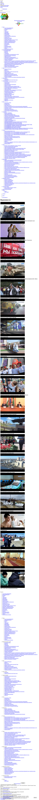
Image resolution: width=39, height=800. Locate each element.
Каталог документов (8, 112)
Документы (4, 111)
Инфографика (6, 33)
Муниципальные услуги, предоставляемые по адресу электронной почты (17, 131)
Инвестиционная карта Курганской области (12, 163)
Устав (5, 30)
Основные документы (8, 119)
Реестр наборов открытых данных (10, 187)
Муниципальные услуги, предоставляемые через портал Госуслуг (15, 132)
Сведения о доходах (7, 108)
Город (3, 195)
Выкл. (8, 5)
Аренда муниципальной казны (9, 147)
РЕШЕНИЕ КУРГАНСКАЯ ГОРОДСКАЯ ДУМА (13, 122)
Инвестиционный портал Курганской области (12, 172)
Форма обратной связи (8, 174)
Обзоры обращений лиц (8, 770)
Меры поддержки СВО (8, 135)
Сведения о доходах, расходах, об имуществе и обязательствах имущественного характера (20, 60)
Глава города (4, 78)
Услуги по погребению (8, 142)
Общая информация (7, 28)
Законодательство (7, 56)
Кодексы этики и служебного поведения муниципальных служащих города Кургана (19, 61)
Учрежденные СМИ (7, 95)
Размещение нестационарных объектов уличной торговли (14, 153)
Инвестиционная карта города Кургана (11, 166)
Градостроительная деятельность (10, 36)
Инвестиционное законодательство (10, 168)
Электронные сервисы (8, 138)
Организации (6, 34)
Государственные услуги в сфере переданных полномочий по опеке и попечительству (19, 134)
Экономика (6, 32)
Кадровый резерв (7, 50)
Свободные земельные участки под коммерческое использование (15, 156)
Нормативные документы (8, 109)
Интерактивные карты (8, 188)
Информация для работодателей (10, 57)
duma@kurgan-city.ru (6, 790)
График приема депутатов (8, 73)
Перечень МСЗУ (7, 143)
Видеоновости (6, 44)
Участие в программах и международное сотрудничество (14, 97)
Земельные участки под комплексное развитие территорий (14, 157)
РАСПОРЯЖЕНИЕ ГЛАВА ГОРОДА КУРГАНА (12, 126)
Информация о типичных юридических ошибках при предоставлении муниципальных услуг (20, 141)
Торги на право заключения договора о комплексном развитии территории (17, 155)
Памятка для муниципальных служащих (11, 66)
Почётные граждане (5, 603)
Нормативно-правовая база (9, 183)
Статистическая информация (9, 98)
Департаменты (7, 83)
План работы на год (7, 105)
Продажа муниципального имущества (11, 146)
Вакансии (6, 51)
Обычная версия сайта (4, 6)
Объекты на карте (7, 85)
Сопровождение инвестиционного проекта (12, 169)
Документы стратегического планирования (12, 116)
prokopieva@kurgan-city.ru (7, 793)
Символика (6, 31)
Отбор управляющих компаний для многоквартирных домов (15, 148)
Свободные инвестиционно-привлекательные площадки (14, 170)
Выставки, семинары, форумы (9, 759)
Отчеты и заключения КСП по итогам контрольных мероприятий (15, 106)
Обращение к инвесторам (8, 748)
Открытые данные (5, 186)
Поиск (3, 190)
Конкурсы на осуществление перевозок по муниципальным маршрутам (16, 738)
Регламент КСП (7, 104)
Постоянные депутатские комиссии (10, 74)
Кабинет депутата (7, 72)
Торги (3, 144)
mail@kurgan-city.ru (6, 788)
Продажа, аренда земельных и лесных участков (12, 145)
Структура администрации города (10, 81)
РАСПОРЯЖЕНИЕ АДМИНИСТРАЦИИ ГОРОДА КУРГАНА (15, 125)
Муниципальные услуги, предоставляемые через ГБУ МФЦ (14, 133)
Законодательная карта (8, 184)
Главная (3, 193)
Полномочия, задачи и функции (10, 90)
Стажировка (6, 53)
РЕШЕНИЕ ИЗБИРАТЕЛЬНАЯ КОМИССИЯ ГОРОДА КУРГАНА (16, 129)
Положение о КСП (7, 102)
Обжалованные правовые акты (9, 114)
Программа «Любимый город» (9, 40)
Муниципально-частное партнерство (10, 176)
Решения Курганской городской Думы (11, 75)
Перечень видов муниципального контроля (12, 136)
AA (1, 3)
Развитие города (7, 35)
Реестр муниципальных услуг (9, 716)
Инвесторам (4, 159)
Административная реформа (9, 92)
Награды (6, 45)
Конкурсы (6, 52)
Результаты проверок (8, 93)
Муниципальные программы (9, 117)
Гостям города (4, 602)
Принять (35, 797)
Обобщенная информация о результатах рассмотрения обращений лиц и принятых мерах (19, 182)
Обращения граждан (6, 178)
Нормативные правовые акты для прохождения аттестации (14, 118)
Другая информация (7, 140)
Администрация (5, 80)
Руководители (6, 82)
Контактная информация (8, 650)
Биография (6, 672)
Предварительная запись (8, 139)
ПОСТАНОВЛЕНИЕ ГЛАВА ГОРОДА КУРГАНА (13, 123)
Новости (5, 69)
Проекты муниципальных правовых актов (11, 86)
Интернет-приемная (7, 76)
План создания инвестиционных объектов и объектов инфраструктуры (16, 167)
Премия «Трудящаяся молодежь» (10, 41)
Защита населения (7, 683)
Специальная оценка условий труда (10, 705)
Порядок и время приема (8, 180)
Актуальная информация (6, 593)
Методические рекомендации (9, 65)
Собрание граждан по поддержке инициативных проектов (14, 77)
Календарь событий (7, 47)
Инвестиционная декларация (9, 164)
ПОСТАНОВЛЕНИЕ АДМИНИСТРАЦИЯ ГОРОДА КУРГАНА (15, 121)
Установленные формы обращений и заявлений (12, 87)
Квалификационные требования (10, 55)
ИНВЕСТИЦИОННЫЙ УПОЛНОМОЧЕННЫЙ (12, 160)
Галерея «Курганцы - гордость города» (11, 39)
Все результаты (3, 12)
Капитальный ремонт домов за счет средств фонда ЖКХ (14, 149)
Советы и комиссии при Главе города (11, 79)
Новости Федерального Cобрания (10, 67)
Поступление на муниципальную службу (11, 54)
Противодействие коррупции (9, 42)
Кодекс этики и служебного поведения (11, 110)
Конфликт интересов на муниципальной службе (12, 64)
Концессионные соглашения (9, 737)
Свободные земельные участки (9, 158)
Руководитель (6, 103)
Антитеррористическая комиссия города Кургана (13, 684)
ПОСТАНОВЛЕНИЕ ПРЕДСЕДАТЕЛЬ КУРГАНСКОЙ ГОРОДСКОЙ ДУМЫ (18, 124)
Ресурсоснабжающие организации (10, 175)
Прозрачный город (7, 46)
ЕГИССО (6, 100)
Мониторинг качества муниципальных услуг (12, 137)
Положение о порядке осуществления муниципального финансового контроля (18, 107)
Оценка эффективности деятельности (11, 88)
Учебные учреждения (8, 59)
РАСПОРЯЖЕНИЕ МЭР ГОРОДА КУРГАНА (12, 127)
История (5, 29)
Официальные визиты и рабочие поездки (11, 96)
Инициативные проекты (8, 48)
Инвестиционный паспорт (9, 165)
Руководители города (8, 38)
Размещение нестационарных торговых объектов (13, 152)
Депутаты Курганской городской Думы (11, 71)
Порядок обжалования (8, 113)
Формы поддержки (7, 171)
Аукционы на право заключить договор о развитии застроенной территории (17, 154)
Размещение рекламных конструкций (10, 150)
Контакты (6, 173)
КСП (3, 101)
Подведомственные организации (10, 84)
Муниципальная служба (6, 49)
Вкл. (6, 5)
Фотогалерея (6, 43)
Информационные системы (9, 94)
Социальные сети (7, 185)
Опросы (3, 613)
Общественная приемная (6, 189)
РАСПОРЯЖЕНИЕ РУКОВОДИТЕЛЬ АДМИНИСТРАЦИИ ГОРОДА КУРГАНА (18, 128)
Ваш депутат (6, 70)
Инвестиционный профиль (9, 177)
